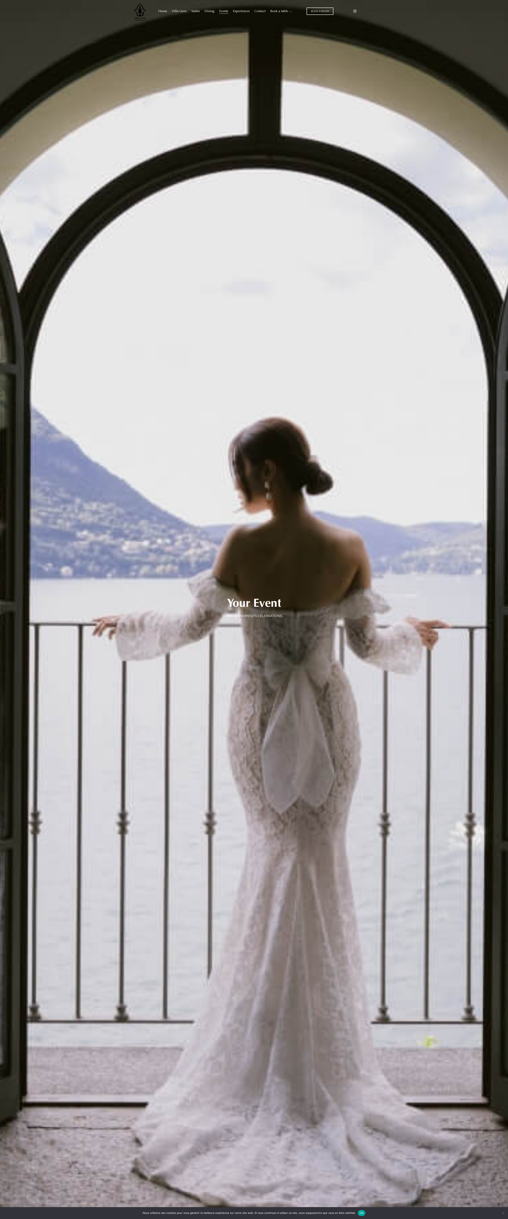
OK (362, 1212)
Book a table (279, 11)
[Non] (503, 1213)
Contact (260, 11)
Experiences (241, 11)
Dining (210, 11)
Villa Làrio (179, 11)
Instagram (354, 11)
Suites (195, 11)
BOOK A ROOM (320, 11)
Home (162, 11)
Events (223, 11)
